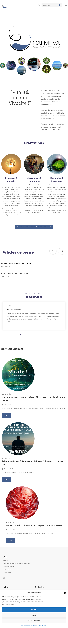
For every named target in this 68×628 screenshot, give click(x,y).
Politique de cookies (25, 625)
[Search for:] (52, 5)
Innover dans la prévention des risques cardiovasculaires (34, 525)
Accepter (34, 609)
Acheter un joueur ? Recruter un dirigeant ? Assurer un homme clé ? (32, 463)
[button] (65, 593)
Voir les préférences (34, 620)
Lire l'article (5, 267)
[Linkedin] (4, 577)
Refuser (34, 615)
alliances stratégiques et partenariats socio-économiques (11, 203)
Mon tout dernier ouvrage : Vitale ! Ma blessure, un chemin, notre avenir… (34, 399)
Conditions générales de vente (38, 625)
